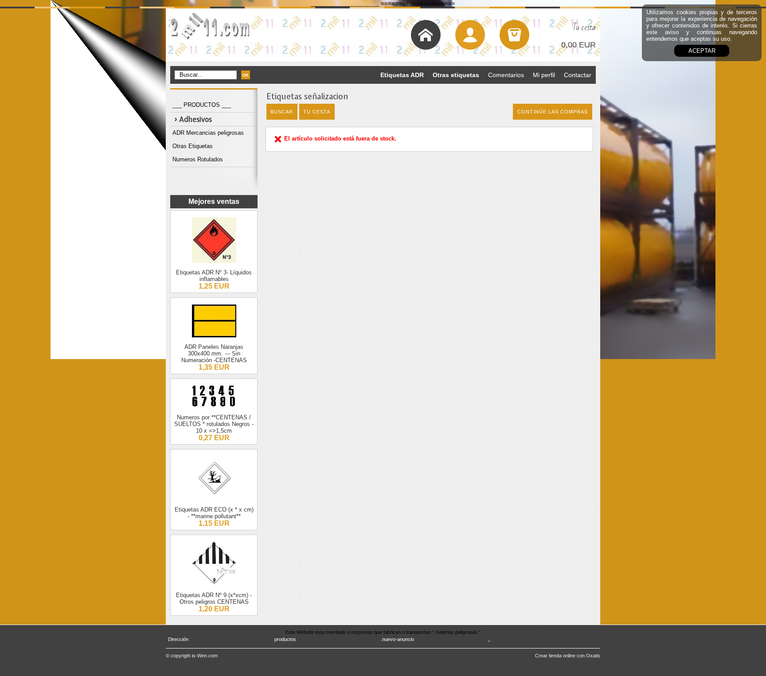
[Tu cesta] (514, 35)
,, (489, 639)
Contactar (577, 74)
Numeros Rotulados (197, 159)
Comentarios (506, 74)
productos (285, 639)
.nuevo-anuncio (397, 639)
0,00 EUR (578, 44)
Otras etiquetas (456, 74)
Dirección (178, 639)
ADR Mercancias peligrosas (208, 132)
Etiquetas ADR (402, 74)
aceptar (701, 50)
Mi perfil (544, 74)
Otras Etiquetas (192, 146)
